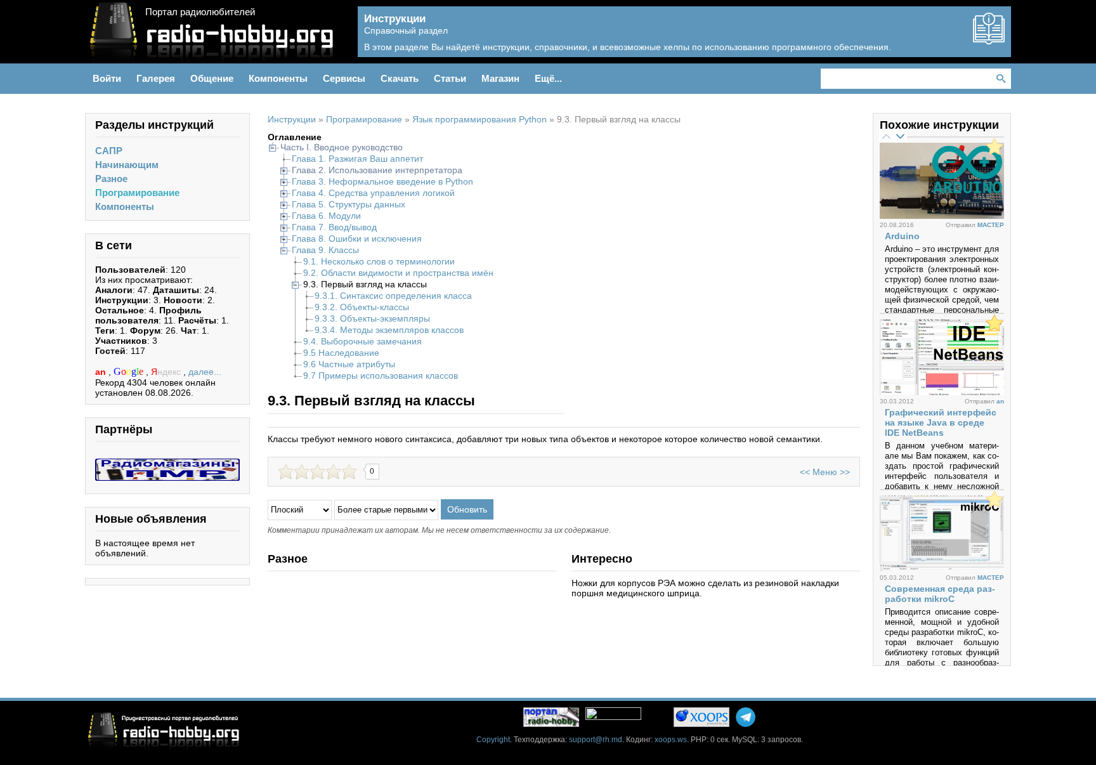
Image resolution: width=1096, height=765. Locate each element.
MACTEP (990, 224)
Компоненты (124, 206)
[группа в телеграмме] (745, 717)
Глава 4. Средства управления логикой (373, 193)
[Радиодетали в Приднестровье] (167, 464)
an (101, 372)
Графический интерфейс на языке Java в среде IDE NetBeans (940, 422)
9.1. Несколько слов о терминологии (379, 261)
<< (805, 472)
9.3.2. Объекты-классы (362, 307)
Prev (886, 135)
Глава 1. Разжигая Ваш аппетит (357, 159)
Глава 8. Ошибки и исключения (357, 238)
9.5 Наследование (341, 353)
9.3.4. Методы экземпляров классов (389, 330)
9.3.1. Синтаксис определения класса (393, 296)
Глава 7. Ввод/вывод (334, 227)
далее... (204, 372)
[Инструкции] (989, 39)
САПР (108, 150)
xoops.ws (671, 739)
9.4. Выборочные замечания (362, 341)
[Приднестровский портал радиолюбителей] (551, 717)
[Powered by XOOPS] (701, 717)
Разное (111, 178)
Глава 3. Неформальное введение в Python (382, 181)
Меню (824, 472)
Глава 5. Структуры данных (348, 204)
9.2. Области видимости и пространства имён (398, 273)
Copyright (493, 739)
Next (900, 135)
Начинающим (127, 164)
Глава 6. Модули (326, 216)
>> (845, 472)
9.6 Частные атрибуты (349, 364)
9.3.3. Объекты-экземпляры (372, 318)
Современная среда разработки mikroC (940, 594)
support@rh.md (595, 739)
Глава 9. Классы (325, 250)
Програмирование (137, 192)
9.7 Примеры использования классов (380, 375)
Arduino (902, 236)
